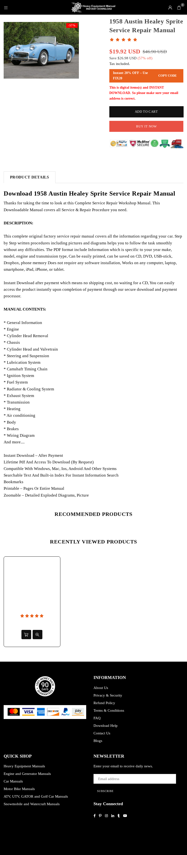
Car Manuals (13, 781)
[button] (179, 7)
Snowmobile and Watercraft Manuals (32, 804)
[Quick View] (37, 634)
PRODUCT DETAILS (29, 177)
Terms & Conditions (109, 710)
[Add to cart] (26, 634)
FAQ (97, 718)
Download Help (106, 726)
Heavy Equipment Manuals (24, 766)
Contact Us (102, 733)
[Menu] (5, 7)
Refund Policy (104, 703)
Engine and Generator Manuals (27, 774)
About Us (101, 688)
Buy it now (146, 126)
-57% (72, 25)
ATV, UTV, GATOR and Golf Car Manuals (36, 796)
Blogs (98, 741)
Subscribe (105, 791)
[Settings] (170, 7)
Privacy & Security (108, 695)
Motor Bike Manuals (19, 789)
